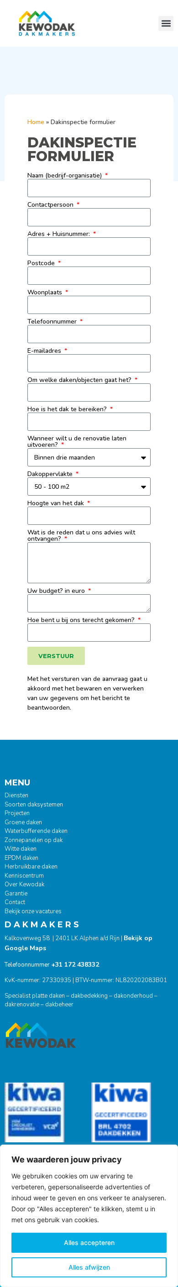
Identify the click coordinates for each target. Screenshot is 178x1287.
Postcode (42, 263)
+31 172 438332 (75, 964)
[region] (89, 1216)
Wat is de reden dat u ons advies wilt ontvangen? (81, 535)
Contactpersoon (51, 205)
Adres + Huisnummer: (59, 234)
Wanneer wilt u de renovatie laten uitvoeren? (76, 441)
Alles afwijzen (89, 1267)
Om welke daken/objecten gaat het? (80, 380)
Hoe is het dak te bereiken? (68, 409)
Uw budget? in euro (57, 591)
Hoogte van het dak (56, 503)
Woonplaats (45, 292)
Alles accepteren (89, 1242)
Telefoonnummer (53, 322)
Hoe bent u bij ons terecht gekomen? (81, 620)
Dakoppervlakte (50, 474)
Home (35, 122)
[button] (165, 23)
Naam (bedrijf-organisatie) (65, 176)
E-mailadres (45, 351)
